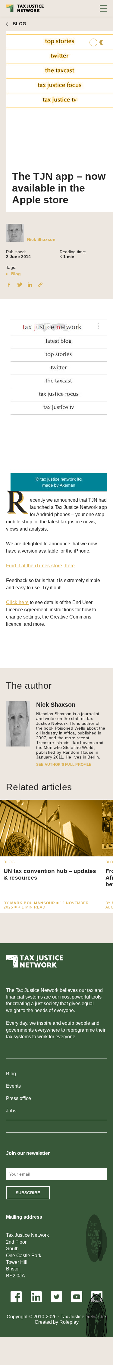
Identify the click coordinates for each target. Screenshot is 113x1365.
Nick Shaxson (41, 239)
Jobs (11, 1110)
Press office (18, 1098)
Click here (17, 602)
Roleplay (69, 1322)
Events (13, 1086)
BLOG (19, 23)
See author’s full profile (63, 764)
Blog (16, 273)
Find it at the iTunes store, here (40, 565)
